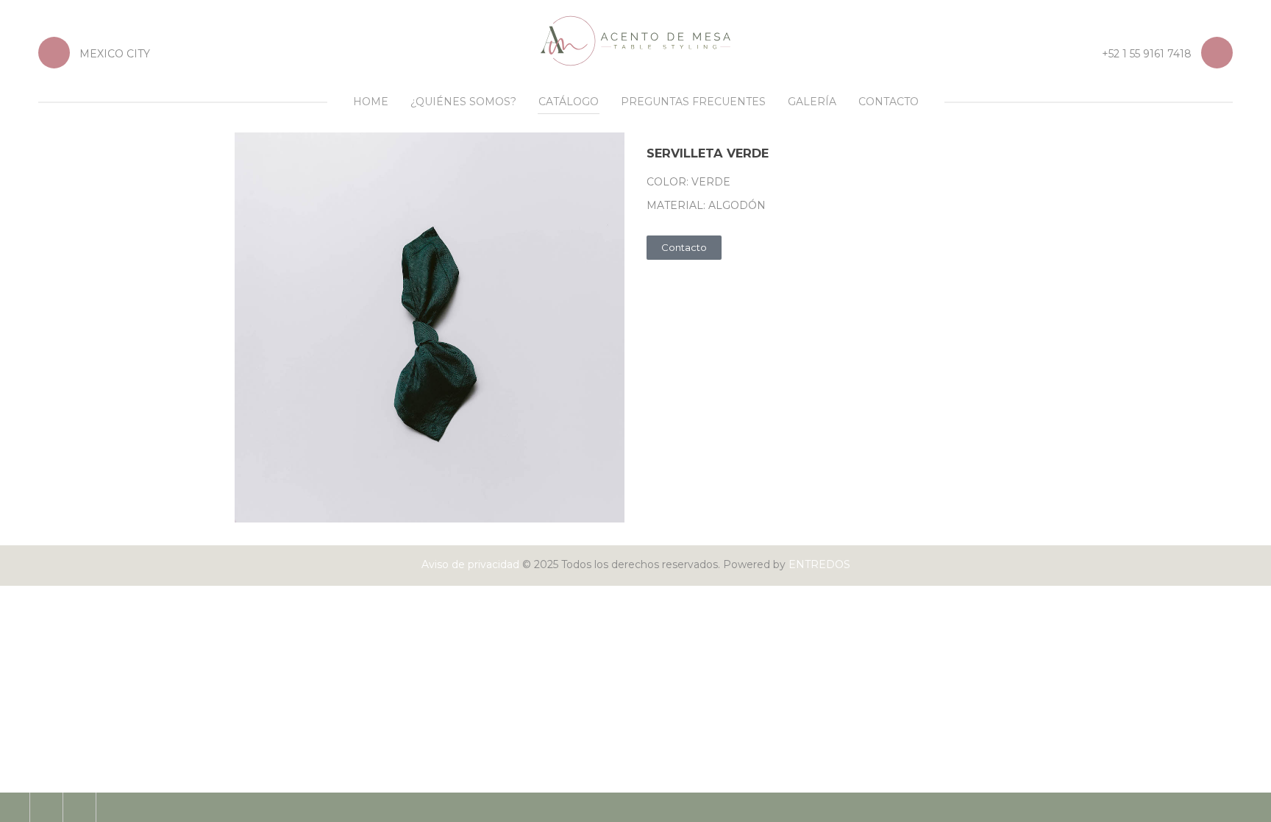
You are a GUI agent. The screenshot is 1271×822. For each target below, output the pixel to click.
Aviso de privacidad (470, 564)
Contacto (888, 101)
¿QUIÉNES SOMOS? (463, 101)
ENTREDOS (819, 564)
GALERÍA (812, 101)
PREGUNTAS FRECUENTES (693, 101)
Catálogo (568, 101)
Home (370, 101)
